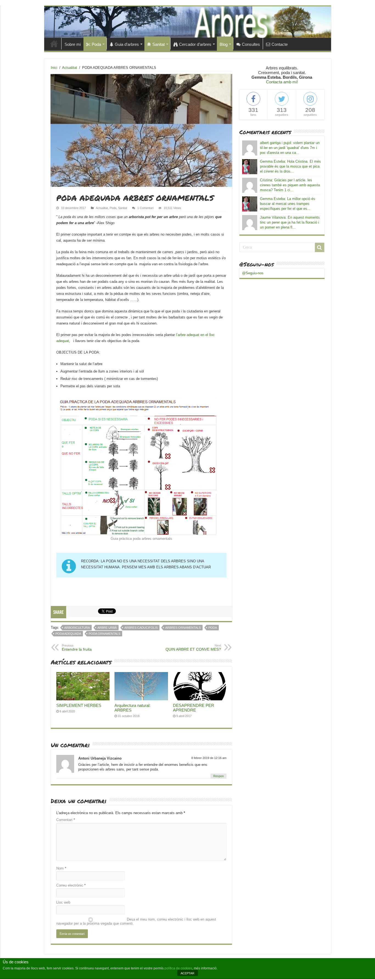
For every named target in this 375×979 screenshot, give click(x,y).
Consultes (251, 44)
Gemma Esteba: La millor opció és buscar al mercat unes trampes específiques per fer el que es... (287, 204)
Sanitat (158, 44)
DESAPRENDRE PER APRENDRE (193, 707)
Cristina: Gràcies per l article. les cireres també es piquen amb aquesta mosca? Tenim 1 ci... (290, 185)
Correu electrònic (71, 885)
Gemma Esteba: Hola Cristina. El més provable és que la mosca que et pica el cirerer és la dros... (290, 166)
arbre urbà (107, 627)
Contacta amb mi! (282, 82)
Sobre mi (73, 44)
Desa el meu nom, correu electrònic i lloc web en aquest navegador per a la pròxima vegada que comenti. (136, 921)
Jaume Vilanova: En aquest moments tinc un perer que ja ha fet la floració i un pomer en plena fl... (290, 222)
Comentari (65, 820)
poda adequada (68, 633)
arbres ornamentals (183, 627)
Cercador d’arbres (195, 44)
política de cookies (178, 968)
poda (212, 627)
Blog (224, 44)
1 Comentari (145, 208)
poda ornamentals (104, 633)
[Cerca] (319, 247)
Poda (96, 44)
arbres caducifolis (141, 627)
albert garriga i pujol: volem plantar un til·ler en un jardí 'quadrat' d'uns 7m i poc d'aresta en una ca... (290, 148)
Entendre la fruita (77, 647)
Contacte (280, 44)
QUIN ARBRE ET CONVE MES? (193, 647)
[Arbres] (187, 22)
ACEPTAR (187, 973)
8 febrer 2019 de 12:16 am (208, 758)
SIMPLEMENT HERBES (78, 705)
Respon (218, 776)
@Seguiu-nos (256, 264)
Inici (54, 43)
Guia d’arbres (127, 44)
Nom (61, 868)
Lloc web (63, 902)
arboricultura (77, 627)
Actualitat (69, 68)
